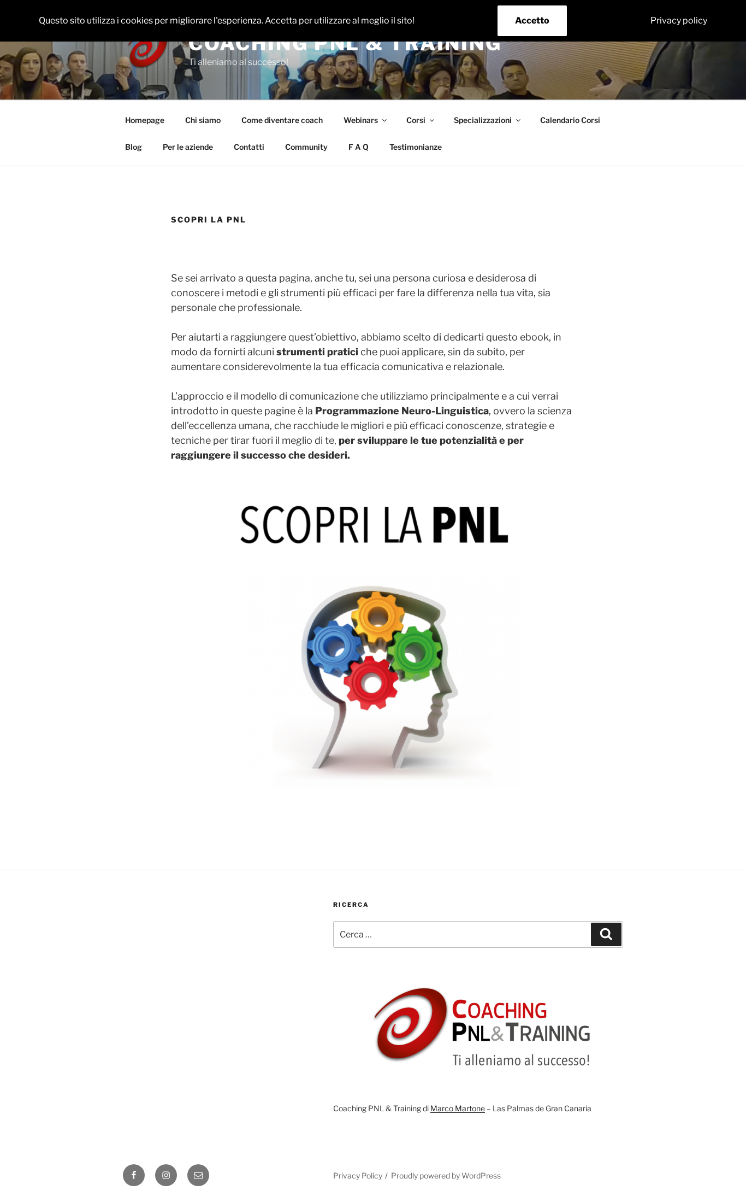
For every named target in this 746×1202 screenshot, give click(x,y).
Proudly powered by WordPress (446, 1175)
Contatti (249, 146)
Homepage (144, 120)
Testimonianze (415, 146)
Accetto (532, 20)
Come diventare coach (282, 120)
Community (306, 146)
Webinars (361, 120)
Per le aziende (188, 146)
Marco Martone (457, 1108)
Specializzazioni (483, 120)
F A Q (358, 146)
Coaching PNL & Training (345, 43)
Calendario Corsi (570, 120)
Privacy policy (678, 20)
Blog (133, 146)
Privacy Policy (357, 1175)
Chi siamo (203, 120)
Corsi (415, 120)
